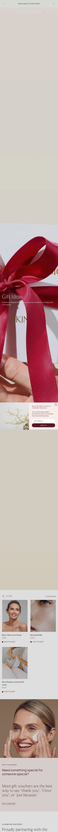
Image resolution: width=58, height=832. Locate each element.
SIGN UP (43, 425)
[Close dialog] (56, 404)
